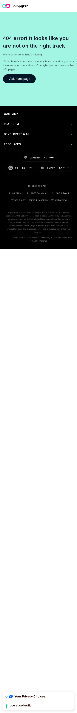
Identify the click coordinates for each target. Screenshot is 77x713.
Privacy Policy (18, 200)
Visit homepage (19, 79)
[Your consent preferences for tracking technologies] (6, 706)
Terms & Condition (38, 200)
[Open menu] (71, 6)
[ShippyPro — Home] (15, 6)
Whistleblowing (59, 200)
